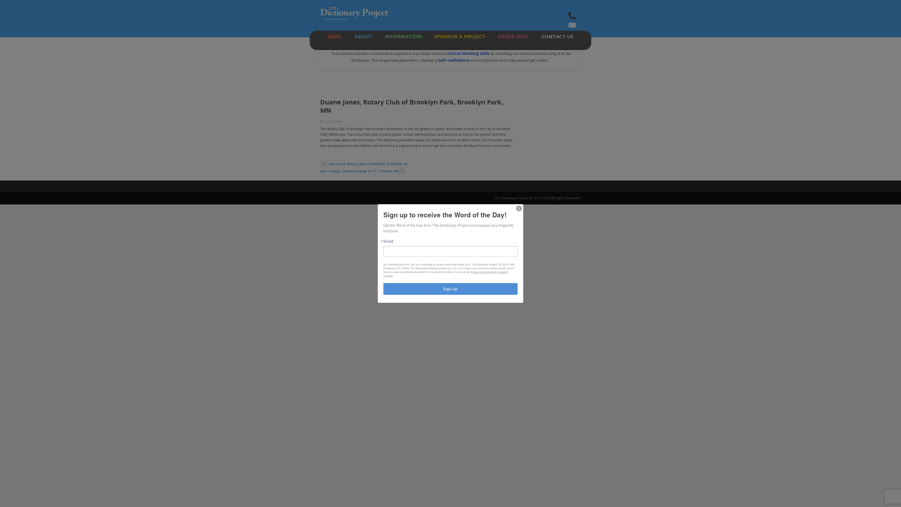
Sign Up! (450, 289)
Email (388, 241)
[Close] (519, 208)
